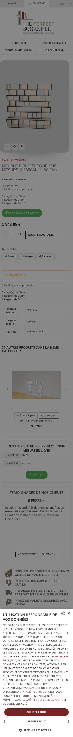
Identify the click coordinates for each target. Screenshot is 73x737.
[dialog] (36, 673)
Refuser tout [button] (36, 721)
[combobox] (63, 613)
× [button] (68, 613)
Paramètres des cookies (37, 700)
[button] (36, 730)
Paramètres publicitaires (38, 691)
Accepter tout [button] (36, 712)
